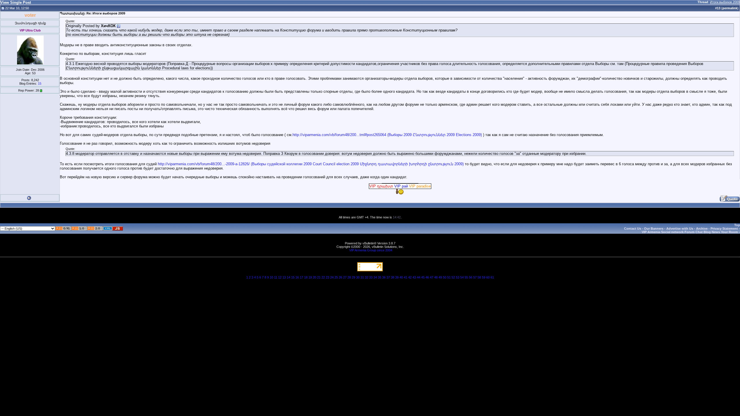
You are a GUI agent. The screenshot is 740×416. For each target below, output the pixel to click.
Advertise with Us (679, 228)
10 (271, 277)
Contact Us (632, 228)
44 (418, 277)
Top (737, 225)
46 (427, 277)
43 (414, 277)
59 (483, 277)
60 (488, 277)
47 (431, 277)
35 (379, 277)
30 (358, 277)
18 (306, 277)
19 (310, 277)
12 (280, 277)
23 (327, 277)
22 (323, 277)
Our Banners (653, 228)
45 (423, 277)
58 (479, 277)
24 (332, 277)
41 (405, 277)
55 (466, 277)
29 (353, 277)
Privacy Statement (724, 228)
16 (297, 277)
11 (275, 277)
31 (362, 277)
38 (392, 277)
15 (39, 83)
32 (366, 277)
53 (457, 277)
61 (492, 277)
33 (371, 277)
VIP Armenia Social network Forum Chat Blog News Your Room (690, 232)
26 (340, 277)
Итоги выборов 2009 (725, 2)
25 (336, 277)
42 (410, 277)
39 (397, 277)
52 (453, 277)
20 (314, 277)
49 (440, 277)
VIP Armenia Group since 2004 (370, 250)
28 (349, 277)
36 (384, 277)
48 (436, 277)
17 (301, 277)
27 (345, 277)
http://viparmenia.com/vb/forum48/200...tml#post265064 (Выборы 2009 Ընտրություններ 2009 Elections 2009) (387, 135)
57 (475, 277)
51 (449, 277)
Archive (702, 228)
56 (470, 277)
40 (401, 277)
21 (319, 277)
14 (288, 277)
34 (375, 277)
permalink (729, 8)
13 (284, 277)
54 (462, 277)
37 (388, 277)
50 (444, 277)
